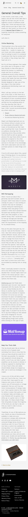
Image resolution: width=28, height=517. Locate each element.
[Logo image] (7, 3)
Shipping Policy (5, 493)
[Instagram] (5, 480)
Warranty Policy (5, 498)
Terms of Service (19, 500)
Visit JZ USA (18, 497)
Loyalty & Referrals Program (19, 492)
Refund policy (5, 511)
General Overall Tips (18, 7)
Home (5, 7)
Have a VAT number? (7, 491)
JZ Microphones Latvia (12, 507)
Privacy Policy (5, 496)
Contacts (4, 489)
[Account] (18, 3)
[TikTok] (7, 480)
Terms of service (14, 511)
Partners (16, 489)
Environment (18, 495)
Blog (9, 7)
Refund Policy (5, 500)
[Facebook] (2, 480)
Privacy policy (6, 513)
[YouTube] (10, 480)
